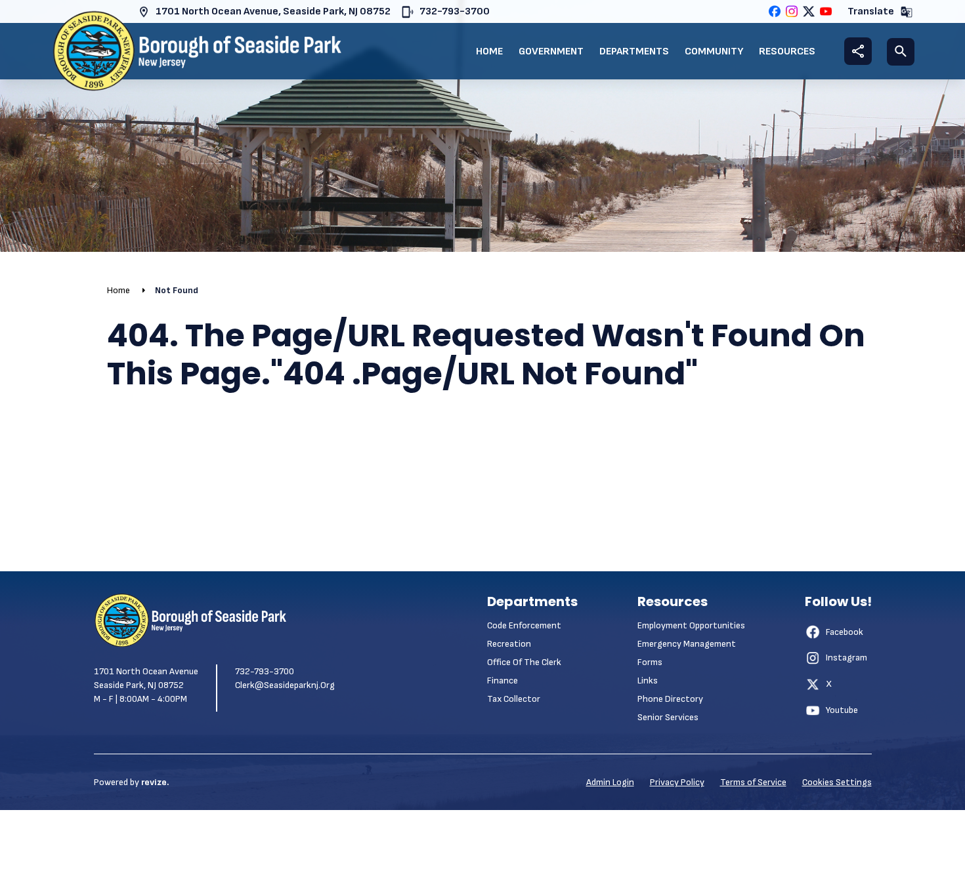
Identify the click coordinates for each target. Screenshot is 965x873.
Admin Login (610, 782)
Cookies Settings (837, 782)
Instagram (846, 657)
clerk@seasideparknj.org (285, 685)
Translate (870, 11)
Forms (649, 662)
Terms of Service (753, 782)
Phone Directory (670, 698)
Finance (502, 680)
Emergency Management (686, 643)
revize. (155, 782)
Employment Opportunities (691, 625)
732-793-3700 (454, 11)
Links (647, 680)
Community (714, 51)
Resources (787, 51)
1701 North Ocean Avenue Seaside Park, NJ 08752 (146, 678)
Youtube (842, 710)
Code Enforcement (524, 625)
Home (489, 51)
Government (551, 51)
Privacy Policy (677, 782)
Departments (634, 51)
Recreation (509, 643)
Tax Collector (513, 698)
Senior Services (667, 717)
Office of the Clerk (524, 662)
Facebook (844, 632)
